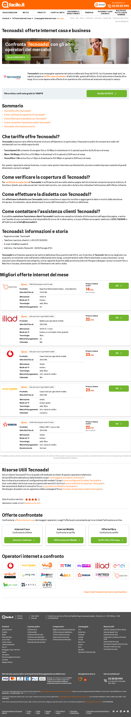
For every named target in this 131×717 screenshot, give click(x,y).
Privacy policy (29, 712)
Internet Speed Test (111, 632)
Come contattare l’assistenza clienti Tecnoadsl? (27, 122)
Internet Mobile (65, 529)
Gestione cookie (48, 712)
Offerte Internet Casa (21, 18)
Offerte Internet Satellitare (62, 632)
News (82, 18)
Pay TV (4, 647)
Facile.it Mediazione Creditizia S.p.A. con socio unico (73, 696)
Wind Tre (81, 642)
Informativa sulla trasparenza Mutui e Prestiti (98, 712)
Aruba (80, 645)
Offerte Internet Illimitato (62, 640)
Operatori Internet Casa (86, 652)
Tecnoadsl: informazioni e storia (19, 126)
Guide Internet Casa (111, 635)
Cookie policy (38, 712)
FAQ (77, 18)
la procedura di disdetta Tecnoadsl (59, 486)
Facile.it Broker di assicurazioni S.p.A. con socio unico (56, 691)
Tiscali (80, 640)
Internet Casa (22, 529)
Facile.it (5, 18)
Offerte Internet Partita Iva (36, 640)
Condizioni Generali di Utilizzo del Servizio (12, 712)
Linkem (80, 637)
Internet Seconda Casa (61, 637)
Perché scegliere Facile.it (11, 657)
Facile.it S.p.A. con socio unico (93, 702)
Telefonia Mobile (8, 645)
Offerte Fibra (109, 529)
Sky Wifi (81, 650)
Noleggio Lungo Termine (11, 650)
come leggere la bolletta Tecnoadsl (66, 478)
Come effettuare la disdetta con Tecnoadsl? (25, 118)
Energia (89, 13)
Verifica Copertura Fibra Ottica (115, 630)
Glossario (98, 18)
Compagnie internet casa (45, 18)
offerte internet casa (25, 520)
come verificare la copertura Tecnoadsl (84, 483)
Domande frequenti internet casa (116, 644)
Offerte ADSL (32, 632)
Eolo (79, 647)
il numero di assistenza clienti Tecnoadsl (81, 489)
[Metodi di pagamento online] (23, 679)
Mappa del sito (7, 662)
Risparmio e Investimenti (73, 12)
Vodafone (81, 632)
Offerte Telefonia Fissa (61, 635)
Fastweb (81, 635)
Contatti (5, 660)
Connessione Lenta (111, 649)
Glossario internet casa (112, 647)
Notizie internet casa (111, 642)
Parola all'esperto (122, 21)
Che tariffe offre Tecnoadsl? (17, 111)
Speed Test (107, 18)
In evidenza (89, 18)
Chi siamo (5, 655)
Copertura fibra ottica (120, 18)
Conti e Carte (57, 13)
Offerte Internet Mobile (35, 637)
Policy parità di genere (60, 712)
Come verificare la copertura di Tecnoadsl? (24, 115)
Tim (79, 630)
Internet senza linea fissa (36, 642)
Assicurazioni (10, 13)
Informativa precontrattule (74, 712)
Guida (72, 18)
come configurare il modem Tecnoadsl (81, 480)
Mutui (26, 13)
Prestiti (41, 13)
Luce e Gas (6, 640)
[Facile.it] (13, 7)
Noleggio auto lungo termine (121, 12)
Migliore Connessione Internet (64, 630)
